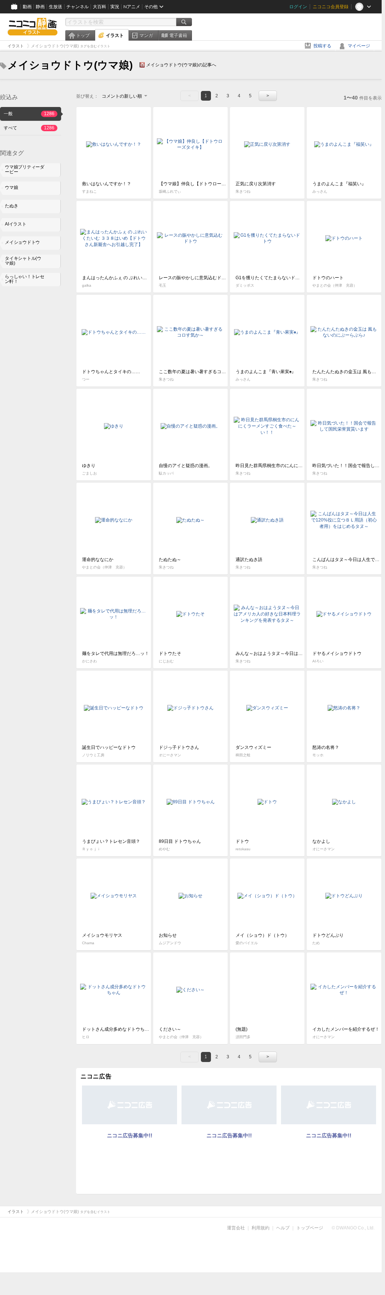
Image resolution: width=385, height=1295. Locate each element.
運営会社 (236, 1228)
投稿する (322, 45)
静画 (40, 6)
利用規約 (260, 1228)
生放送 (55, 6)
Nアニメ (131, 6)
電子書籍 (178, 35)
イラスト (115, 35)
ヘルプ (283, 1228)
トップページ (309, 1228)
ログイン (298, 6)
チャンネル (77, 6)
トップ (82, 35)
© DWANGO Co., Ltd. (353, 1228)
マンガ (146, 35)
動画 (27, 6)
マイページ (359, 45)
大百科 (99, 6)
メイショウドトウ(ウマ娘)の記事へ (181, 64)
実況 (114, 6)
